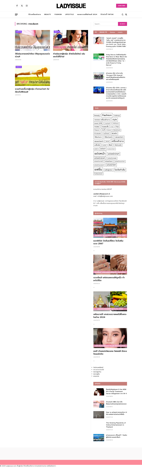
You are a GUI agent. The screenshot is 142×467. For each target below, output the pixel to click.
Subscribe (121, 6)
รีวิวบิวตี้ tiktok (107, 14)
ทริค (112, 127)
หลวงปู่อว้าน (97, 372)
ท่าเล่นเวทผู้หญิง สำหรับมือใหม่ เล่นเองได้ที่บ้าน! (69, 55)
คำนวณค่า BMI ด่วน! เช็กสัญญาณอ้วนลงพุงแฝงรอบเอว (116, 403)
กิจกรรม (112, 32)
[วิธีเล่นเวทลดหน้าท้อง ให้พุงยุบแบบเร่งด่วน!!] (32, 40)
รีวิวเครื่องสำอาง (34, 14)
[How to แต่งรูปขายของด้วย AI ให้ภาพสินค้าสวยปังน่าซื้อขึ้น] (98, 414)
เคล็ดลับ (97, 145)
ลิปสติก (114, 133)
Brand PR (103, 32)
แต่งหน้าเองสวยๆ (99, 165)
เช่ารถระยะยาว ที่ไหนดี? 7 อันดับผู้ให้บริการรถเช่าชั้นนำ (116, 436)
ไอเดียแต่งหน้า (98, 174)
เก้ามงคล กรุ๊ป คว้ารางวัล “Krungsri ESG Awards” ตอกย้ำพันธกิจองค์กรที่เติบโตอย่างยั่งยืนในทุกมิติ (115, 76)
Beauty (47, 14)
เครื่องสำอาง (118, 141)
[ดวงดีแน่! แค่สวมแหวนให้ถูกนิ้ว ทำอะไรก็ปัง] (110, 265)
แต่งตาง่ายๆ (111, 149)
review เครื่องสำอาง (102, 119)
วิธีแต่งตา (98, 137)
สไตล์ (107, 141)
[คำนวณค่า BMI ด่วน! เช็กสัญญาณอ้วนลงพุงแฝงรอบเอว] (98, 404)
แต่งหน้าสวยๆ (99, 158)
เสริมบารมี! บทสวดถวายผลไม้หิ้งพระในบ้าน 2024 (110, 315)
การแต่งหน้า (107, 123)
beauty (97, 115)
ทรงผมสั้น (105, 126)
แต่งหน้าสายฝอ (112, 158)
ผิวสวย (109, 130)
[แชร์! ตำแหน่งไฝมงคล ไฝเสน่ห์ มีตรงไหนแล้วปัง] (110, 338)
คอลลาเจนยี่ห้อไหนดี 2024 (87, 14)
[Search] (126, 14)
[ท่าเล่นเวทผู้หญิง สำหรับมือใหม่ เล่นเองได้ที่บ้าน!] (70, 40)
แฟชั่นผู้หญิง (108, 170)
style (114, 119)
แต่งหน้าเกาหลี (98, 161)
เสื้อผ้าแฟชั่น (118, 145)
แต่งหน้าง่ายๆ (113, 153)
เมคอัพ (104, 145)
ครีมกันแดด (116, 123)
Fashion (58, 14)
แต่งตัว (96, 149)
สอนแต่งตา (119, 137)
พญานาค (96, 376)
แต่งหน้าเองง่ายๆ (120, 161)
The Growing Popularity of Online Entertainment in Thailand (116, 425)
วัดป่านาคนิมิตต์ (98, 367)
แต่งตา (103, 148)
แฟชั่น (98, 169)
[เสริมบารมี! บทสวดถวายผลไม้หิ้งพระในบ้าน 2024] (110, 301)
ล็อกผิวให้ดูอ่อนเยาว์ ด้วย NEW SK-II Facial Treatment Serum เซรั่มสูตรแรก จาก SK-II (116, 391)
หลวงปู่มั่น (96, 374)
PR (96, 32)
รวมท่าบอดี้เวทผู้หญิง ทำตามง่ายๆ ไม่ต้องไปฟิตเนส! (32, 90)
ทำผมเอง (96, 130)
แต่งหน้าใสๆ (111, 165)
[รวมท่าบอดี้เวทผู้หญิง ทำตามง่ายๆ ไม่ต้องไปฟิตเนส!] (32, 75)
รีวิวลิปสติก (97, 134)
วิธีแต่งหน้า (108, 137)
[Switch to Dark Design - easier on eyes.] (122, 14)
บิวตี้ (103, 130)
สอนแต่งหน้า (99, 141)
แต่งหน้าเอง (108, 161)
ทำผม (117, 127)
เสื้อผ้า (110, 145)
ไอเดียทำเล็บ (120, 169)
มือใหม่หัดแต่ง (116, 130)
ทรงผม (96, 126)
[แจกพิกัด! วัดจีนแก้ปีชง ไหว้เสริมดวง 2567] (110, 228)
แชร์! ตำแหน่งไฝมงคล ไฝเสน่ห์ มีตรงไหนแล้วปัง (110, 352)
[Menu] (16, 14)
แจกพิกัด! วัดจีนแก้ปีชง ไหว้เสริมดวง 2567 (108, 242)
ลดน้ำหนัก (106, 134)
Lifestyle (69, 14)
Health (18, 31)
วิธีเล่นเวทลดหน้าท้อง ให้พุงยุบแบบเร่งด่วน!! (32, 55)
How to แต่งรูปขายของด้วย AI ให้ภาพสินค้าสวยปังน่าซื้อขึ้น (116, 413)
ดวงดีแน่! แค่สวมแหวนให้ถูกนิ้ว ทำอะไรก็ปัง (109, 279)
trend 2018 (98, 123)
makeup (117, 115)
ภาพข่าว (120, 32)
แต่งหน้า (99, 153)
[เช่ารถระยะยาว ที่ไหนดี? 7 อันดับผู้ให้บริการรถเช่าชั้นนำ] (98, 437)
